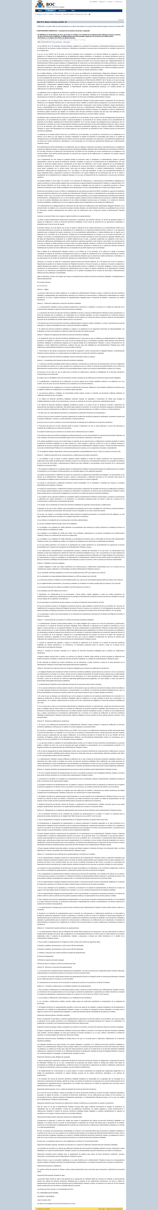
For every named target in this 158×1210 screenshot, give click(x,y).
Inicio (40, 10)
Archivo (50, 10)
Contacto (110, 1)
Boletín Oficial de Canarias (55, 4)
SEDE (73, 10)
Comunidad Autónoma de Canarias (40, 4)
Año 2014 (58, 14)
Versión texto (118, 1)
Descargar (66, 42)
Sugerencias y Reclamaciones (114, 1209)
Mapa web (102, 1)
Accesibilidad (93, 1)
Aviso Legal (101, 1209)
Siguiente (121, 20)
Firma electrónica (56, 42)
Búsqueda (62, 10)
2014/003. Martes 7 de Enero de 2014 (75, 14)
